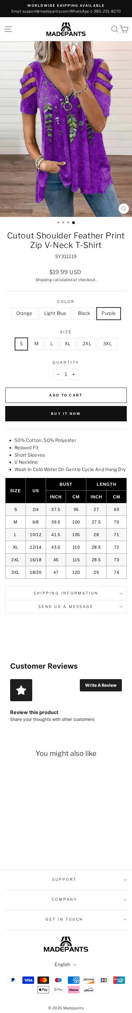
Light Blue (55, 313)
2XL (87, 343)
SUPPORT (64, 879)
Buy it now (66, 414)
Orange (24, 313)
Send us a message (65, 607)
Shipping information (66, 593)
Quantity (65, 362)
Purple (109, 313)
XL (68, 343)
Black (84, 313)
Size (66, 332)
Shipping (44, 279)
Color (66, 302)
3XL (107, 343)
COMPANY (65, 899)
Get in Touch (64, 919)
